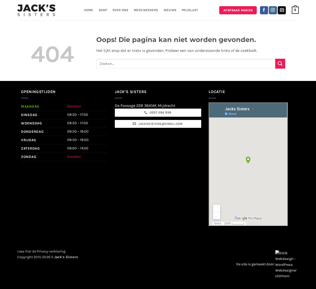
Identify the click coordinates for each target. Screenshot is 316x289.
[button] (295, 10)
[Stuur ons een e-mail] (282, 10)
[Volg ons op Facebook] (264, 10)
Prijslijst (190, 10)
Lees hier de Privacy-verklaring (41, 251)
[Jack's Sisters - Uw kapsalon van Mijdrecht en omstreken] (36, 10)
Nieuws (170, 10)
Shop (103, 10)
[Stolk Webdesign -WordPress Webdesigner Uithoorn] (287, 264)
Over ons (120, 10)
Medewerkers (146, 10)
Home (88, 10)
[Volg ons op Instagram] (273, 10)
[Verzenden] (280, 63)
